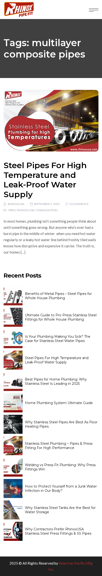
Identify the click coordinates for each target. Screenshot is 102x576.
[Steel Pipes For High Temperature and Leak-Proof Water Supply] (51, 120)
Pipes (12, 210)
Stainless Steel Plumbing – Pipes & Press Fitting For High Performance (59, 445)
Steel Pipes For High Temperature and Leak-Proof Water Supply (45, 179)
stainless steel (47, 210)
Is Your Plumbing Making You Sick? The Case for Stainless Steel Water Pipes (57, 338)
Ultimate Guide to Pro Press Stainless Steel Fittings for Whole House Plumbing (61, 317)
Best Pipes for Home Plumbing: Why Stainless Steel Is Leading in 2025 (56, 381)
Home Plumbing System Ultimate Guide (59, 403)
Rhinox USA (26, 210)
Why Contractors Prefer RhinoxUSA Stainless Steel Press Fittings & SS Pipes (58, 531)
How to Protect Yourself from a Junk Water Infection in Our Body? (61, 488)
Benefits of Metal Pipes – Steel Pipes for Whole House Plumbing (58, 296)
